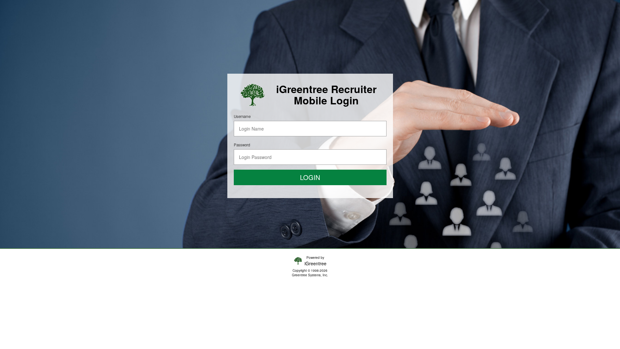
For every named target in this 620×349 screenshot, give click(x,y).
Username (242, 116)
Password (242, 144)
